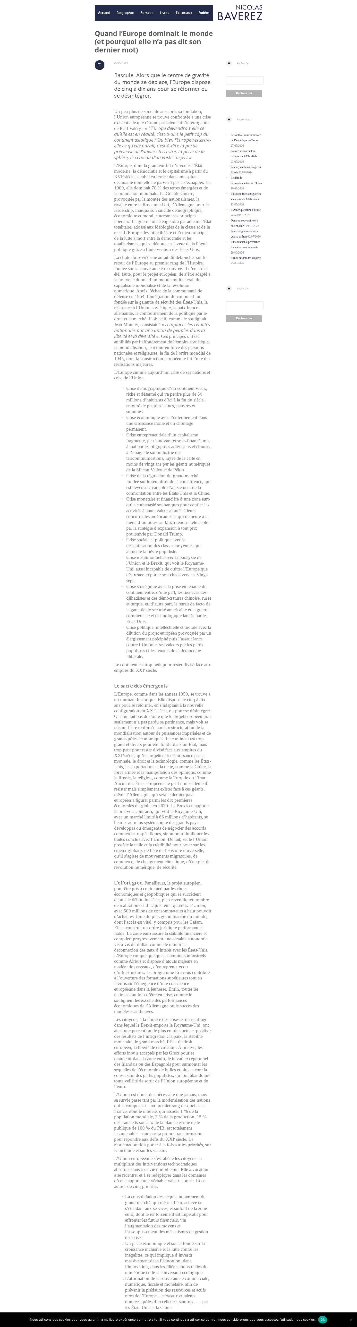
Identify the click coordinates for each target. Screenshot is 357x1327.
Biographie (125, 12)
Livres (164, 12)
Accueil (104, 12)
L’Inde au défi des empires (246, 258)
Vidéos (204, 12)
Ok (323, 1319)
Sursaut (147, 12)
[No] (350, 1319)
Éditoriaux (184, 12)
